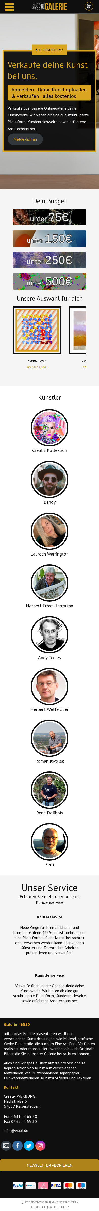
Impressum (38, 1207)
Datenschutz (59, 1207)
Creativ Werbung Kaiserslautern (53, 1202)
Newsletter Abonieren (49, 1165)
